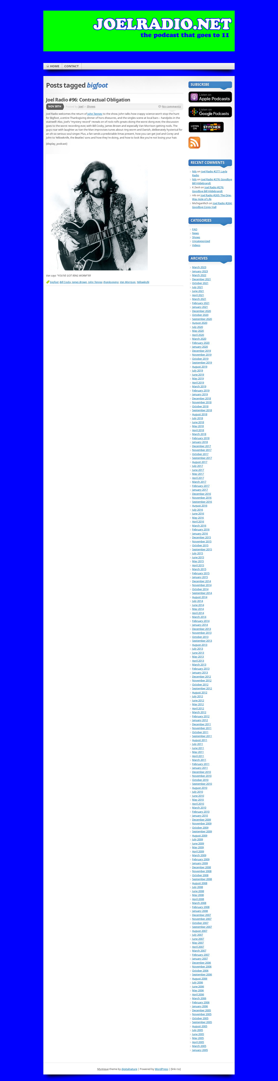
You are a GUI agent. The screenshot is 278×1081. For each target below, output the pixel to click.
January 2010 (200, 815)
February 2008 (200, 907)
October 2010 (200, 780)
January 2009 (200, 863)
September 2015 (202, 549)
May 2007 (198, 942)
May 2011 (198, 752)
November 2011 (201, 728)
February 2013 (200, 668)
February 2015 (200, 573)
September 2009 (202, 831)
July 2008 (197, 887)
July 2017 (197, 466)
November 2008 (201, 871)
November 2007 (201, 919)
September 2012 (202, 688)
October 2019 (200, 358)
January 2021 (200, 307)
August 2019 (199, 366)
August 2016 (199, 505)
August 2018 (199, 414)
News (195, 233)
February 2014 (200, 621)
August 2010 (199, 788)
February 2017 (200, 486)
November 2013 (201, 633)
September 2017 (202, 458)
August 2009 (199, 835)
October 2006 (200, 970)
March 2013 (199, 664)
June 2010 (198, 796)
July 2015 (197, 553)
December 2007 (201, 915)
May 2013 (198, 656)
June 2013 (198, 653)
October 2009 (200, 827)
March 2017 (199, 482)
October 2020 (200, 315)
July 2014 (197, 601)
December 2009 (201, 819)
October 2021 (200, 283)
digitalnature (129, 1069)
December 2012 (201, 676)
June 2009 (198, 843)
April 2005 (198, 1042)
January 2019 (200, 394)
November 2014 (201, 585)
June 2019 (198, 374)
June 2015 (198, 557)
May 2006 (198, 990)
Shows (91, 106)
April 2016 (198, 521)
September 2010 (202, 784)
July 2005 (197, 1030)
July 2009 (197, 839)
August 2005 (199, 1026)
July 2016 (197, 509)
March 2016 (199, 525)
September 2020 (202, 319)
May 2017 (198, 474)
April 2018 (198, 430)
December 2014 (201, 581)
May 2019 (198, 378)
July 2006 (197, 982)
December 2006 (201, 962)
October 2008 (200, 875)
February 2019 (200, 390)
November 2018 (201, 402)
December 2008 (201, 867)
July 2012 (197, 696)
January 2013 (200, 672)
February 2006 (200, 1002)
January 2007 (200, 958)
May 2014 (198, 609)
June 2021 (198, 291)
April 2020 (198, 335)
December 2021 (201, 279)
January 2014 (200, 625)
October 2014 (200, 589)
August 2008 (199, 883)
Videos (196, 245)
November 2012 (201, 680)
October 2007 (200, 923)
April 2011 (198, 756)
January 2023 (200, 271)
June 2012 (198, 700)
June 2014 (198, 605)
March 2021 (199, 299)
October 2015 (200, 545)
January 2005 (200, 1050)
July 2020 (197, 327)
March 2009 (199, 855)
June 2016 (198, 513)
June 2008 (198, 891)
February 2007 (200, 954)
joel (81, 106)
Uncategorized (201, 241)
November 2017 (201, 450)
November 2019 (201, 354)
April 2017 (198, 478)
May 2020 (198, 331)
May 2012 (198, 704)
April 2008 (198, 899)
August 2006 (199, 978)
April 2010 (198, 804)
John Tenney (94, 114)
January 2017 (200, 489)
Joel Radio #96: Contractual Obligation (88, 99)
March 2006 (199, 998)
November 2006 (201, 966)
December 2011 (201, 724)
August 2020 (199, 323)
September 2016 (202, 502)
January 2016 (200, 533)
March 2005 (199, 1046)
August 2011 (199, 740)
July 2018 (197, 418)
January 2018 (200, 442)
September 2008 (202, 879)
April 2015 (198, 565)
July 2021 (197, 287)
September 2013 (202, 640)
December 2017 (201, 446)
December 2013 (201, 629)
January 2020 (200, 346)
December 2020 (201, 311)
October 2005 (200, 1018)
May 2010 (198, 799)
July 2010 (197, 791)
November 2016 (201, 497)
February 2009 (200, 859)
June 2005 (198, 1034)
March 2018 (199, 434)
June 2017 (198, 470)
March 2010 (199, 807)
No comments (171, 106)
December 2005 (201, 1010)
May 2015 (198, 561)
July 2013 (197, 648)
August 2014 (199, 597)
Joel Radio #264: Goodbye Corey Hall (212, 205)
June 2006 (198, 986)
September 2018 (202, 410)
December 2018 (201, 398)
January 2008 (200, 911)
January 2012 (200, 720)
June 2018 (198, 422)
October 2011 (200, 732)
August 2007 (199, 931)
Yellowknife (143, 282)
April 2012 (198, 708)
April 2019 (198, 382)
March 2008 (199, 903)
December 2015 (201, 537)
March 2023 (199, 267)
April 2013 (198, 660)
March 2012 (199, 712)
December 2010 (201, 772)
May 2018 (198, 426)
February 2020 (200, 343)
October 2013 (200, 637)
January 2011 (200, 768)
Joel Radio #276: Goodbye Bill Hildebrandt (208, 189)
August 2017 (199, 462)
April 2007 (198, 947)
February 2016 (200, 529)
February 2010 (200, 811)
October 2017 (200, 454)
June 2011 (198, 748)
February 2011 (200, 764)
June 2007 (198, 939)
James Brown (79, 282)
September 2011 (202, 736)
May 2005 (198, 1038)
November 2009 (201, 823)
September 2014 (202, 593)
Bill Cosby (65, 282)
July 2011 (197, 744)
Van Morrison (128, 282)
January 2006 (200, 1006)
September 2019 (202, 362)
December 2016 (201, 494)
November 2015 (201, 541)
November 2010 (201, 776)
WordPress (161, 1069)
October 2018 (200, 406)
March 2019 (199, 386)
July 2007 (197, 935)
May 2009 (198, 847)
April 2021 (198, 295)
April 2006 (198, 994)
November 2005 (201, 1014)
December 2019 (201, 351)
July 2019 (197, 370)
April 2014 (198, 613)
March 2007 (199, 950)
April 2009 (198, 851)
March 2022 (199, 275)
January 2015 (200, 577)
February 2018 (200, 438)
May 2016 (198, 517)
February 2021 (200, 303)
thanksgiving (111, 282)
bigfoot (54, 282)
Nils (194, 171)
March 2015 (199, 569)
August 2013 (199, 645)
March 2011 (199, 760)
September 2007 (202, 927)
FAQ (194, 229)
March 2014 (199, 617)
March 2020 (199, 338)
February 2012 (200, 716)
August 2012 (199, 692)
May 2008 (198, 895)
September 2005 (202, 1022)
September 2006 (202, 974)
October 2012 (200, 684)
